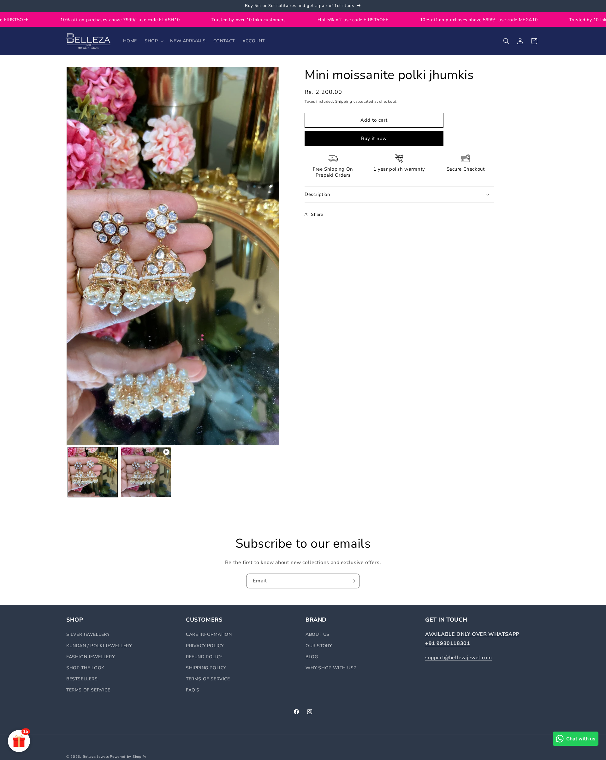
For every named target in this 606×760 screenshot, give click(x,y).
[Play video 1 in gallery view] (146, 472)
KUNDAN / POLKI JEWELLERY (99, 645)
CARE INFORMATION (209, 634)
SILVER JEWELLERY (88, 634)
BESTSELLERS (82, 679)
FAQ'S (192, 690)
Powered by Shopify (128, 756)
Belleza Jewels (96, 756)
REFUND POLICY (204, 657)
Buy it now (374, 138)
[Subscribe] (352, 581)
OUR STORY (319, 645)
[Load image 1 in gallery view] (93, 472)
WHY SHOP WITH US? (331, 668)
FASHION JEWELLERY (90, 657)
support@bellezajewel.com (458, 657)
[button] (153, 41)
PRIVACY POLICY (204, 645)
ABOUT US (318, 634)
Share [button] (317, 214)
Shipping (343, 101)
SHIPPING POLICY (206, 668)
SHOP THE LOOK (85, 668)
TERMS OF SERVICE (88, 690)
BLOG (312, 657)
